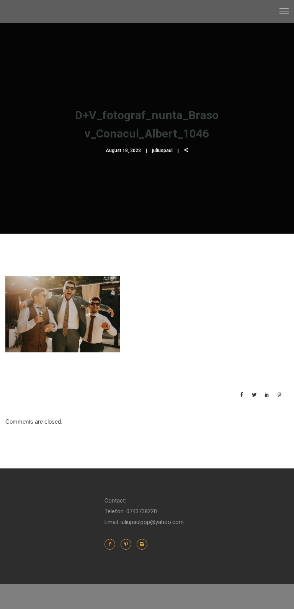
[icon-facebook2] (112, 544)
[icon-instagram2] (142, 544)
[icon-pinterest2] (128, 544)
